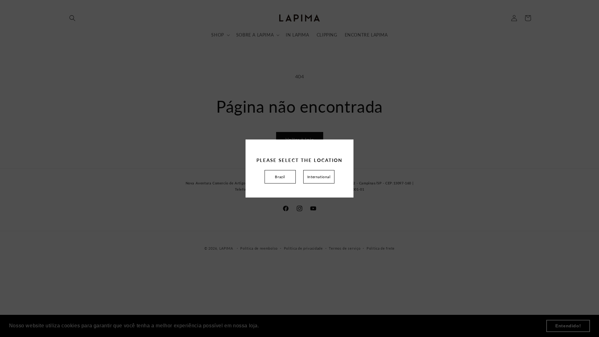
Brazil (280, 176)
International (319, 176)
